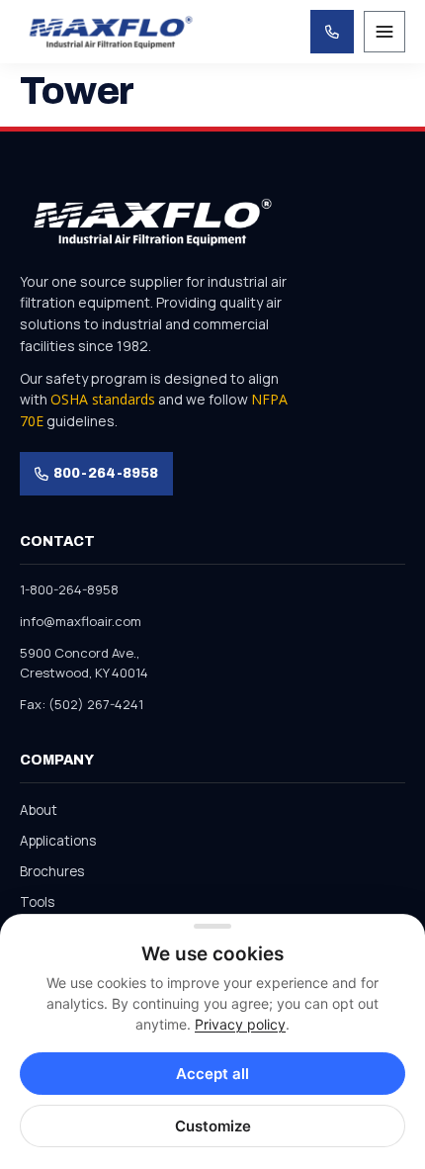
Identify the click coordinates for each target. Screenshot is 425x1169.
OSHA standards (102, 399)
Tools (37, 902)
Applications (58, 841)
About (38, 810)
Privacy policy (240, 1024)
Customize (213, 1126)
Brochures (52, 871)
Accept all (212, 1073)
